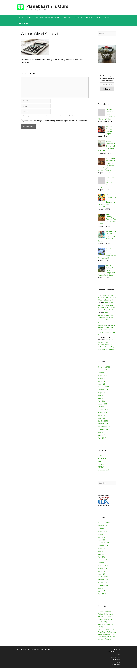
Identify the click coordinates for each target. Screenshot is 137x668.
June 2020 (101, 418)
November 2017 (104, 427)
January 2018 (103, 424)
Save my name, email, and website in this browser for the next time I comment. (52, 116)
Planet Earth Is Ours (47, 6)
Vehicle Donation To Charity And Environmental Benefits (106, 626)
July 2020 (101, 415)
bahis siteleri (102, 325)
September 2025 (104, 367)
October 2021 (103, 390)
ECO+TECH (102, 458)
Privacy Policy (115, 664)
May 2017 (101, 435)
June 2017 (101, 432)
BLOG (21, 17)
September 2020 (104, 409)
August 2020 (102, 412)
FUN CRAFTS (78, 17)
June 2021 (101, 395)
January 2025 (103, 370)
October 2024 (103, 373)
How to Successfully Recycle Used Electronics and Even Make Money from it (106, 317)
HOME (107, 17)
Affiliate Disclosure (114, 652)
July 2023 (101, 381)
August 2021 (102, 392)
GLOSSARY (89, 17)
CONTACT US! (23, 23)
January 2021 (103, 404)
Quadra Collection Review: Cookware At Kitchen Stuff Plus (105, 613)
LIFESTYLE (66, 17)
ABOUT (98, 17)
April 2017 (102, 438)
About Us (117, 649)
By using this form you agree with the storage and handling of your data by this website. (55, 121)
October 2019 (103, 421)
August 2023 (102, 378)
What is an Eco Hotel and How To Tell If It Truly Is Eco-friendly (107, 297)
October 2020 (103, 407)
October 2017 (103, 429)
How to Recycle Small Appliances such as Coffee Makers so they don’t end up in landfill (106, 344)
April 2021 (102, 401)
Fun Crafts (101, 461)
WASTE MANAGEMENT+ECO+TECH (47, 17)
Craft (99, 456)
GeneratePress (48, 649)
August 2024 (102, 375)
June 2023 (101, 384)
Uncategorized (103, 470)
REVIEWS (30, 17)
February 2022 (103, 387)
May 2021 (101, 398)
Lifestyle (101, 464)
